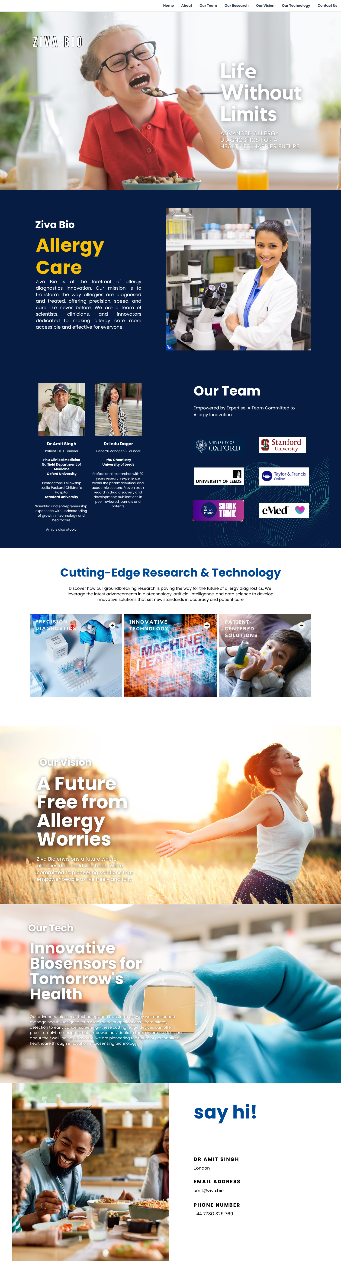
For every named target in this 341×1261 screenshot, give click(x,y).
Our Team (208, 5)
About (186, 5)
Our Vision (265, 5)
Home (168, 5)
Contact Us (327, 5)
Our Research (237, 5)
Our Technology (296, 5)
